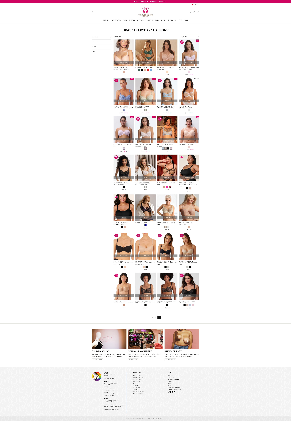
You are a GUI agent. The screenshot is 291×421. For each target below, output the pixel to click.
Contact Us (171, 377)
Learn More (97, 359)
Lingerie (140, 20)
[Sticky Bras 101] (182, 339)
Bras (125, 20)
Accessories (171, 20)
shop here (133, 359)
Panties (132, 20)
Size (93, 51)
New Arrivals (116, 20)
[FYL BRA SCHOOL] (109, 339)
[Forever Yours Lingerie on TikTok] (174, 392)
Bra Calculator (136, 387)
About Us (170, 375)
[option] (145, 1)
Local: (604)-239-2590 (109, 388)
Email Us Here (107, 411)
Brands (94, 37)
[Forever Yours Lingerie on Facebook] (171, 392)
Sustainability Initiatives (174, 389)
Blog (169, 385)
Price (94, 46)
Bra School (135, 385)
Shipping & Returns (138, 377)
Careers (170, 381)
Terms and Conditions (174, 387)
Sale (186, 20)
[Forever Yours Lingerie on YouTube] (172, 392)
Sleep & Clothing (152, 20)
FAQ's (134, 383)
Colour (95, 42)
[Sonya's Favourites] (145, 339)
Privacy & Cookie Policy (174, 379)
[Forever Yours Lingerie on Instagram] (169, 392)
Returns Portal (136, 375)
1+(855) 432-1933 (115, 409)
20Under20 (135, 389)
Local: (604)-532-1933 (109, 378)
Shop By (106, 20)
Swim (163, 20)
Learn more (170, 359)
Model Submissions (138, 393)
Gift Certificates (137, 379)
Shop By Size (136, 381)
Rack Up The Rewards (138, 391)
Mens (180, 20)
